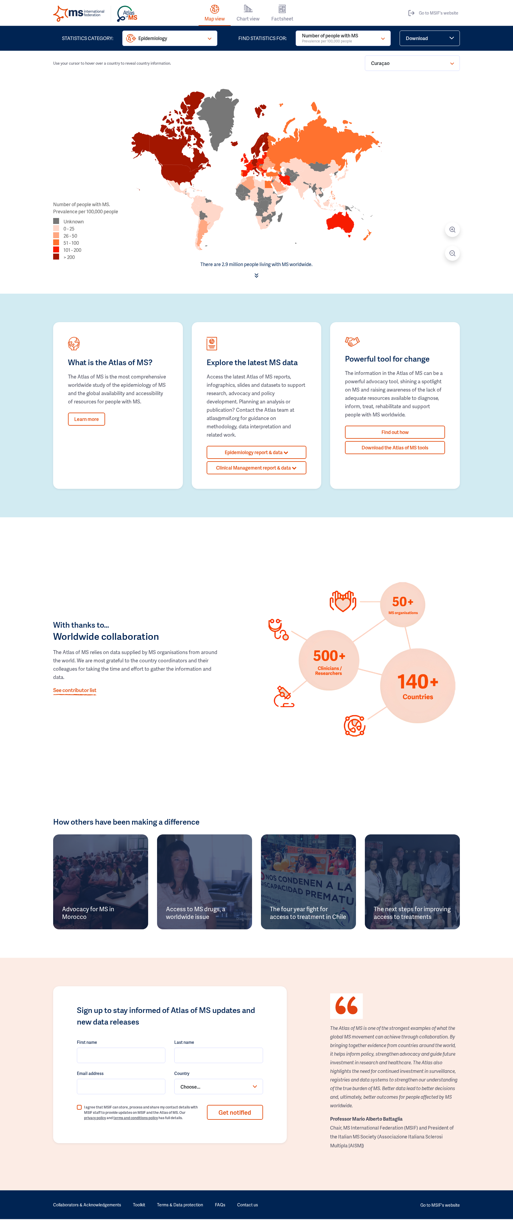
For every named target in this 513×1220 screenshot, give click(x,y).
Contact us (247, 1205)
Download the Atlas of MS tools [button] (395, 447)
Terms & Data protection (180, 1205)
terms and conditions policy (135, 1117)
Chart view (248, 18)
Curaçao (380, 63)
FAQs (220, 1205)
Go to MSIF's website (438, 13)
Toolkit (139, 1205)
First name (87, 1042)
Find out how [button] (395, 432)
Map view (215, 18)
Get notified (234, 1112)
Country (181, 1073)
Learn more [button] (86, 419)
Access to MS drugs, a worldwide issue (195, 913)
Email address (90, 1073)
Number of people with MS (330, 38)
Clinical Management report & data (254, 467)
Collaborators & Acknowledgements (87, 1205)
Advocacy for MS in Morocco (88, 913)
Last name (184, 1042)
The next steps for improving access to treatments (412, 913)
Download (417, 38)
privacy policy (95, 1117)
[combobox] (218, 1086)
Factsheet (282, 18)
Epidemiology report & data (254, 452)
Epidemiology (152, 38)
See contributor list (74, 689)
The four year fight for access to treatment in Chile (308, 913)
